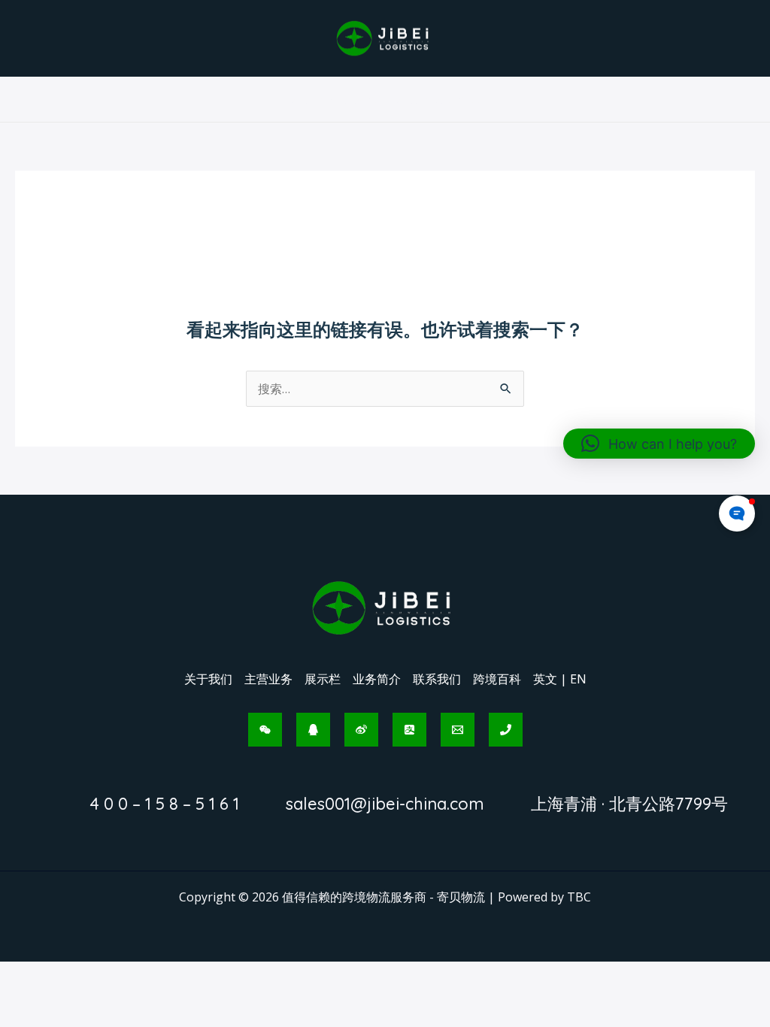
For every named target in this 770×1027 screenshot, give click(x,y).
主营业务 (268, 679)
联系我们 (437, 679)
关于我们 (208, 679)
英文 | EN (560, 679)
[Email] (457, 730)
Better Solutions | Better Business (385, 99)
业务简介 (377, 679)
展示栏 (323, 679)
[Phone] (506, 730)
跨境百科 (497, 679)
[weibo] (361, 730)
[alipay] (409, 730)
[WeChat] (265, 730)
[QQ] (313, 730)
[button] (659, 444)
